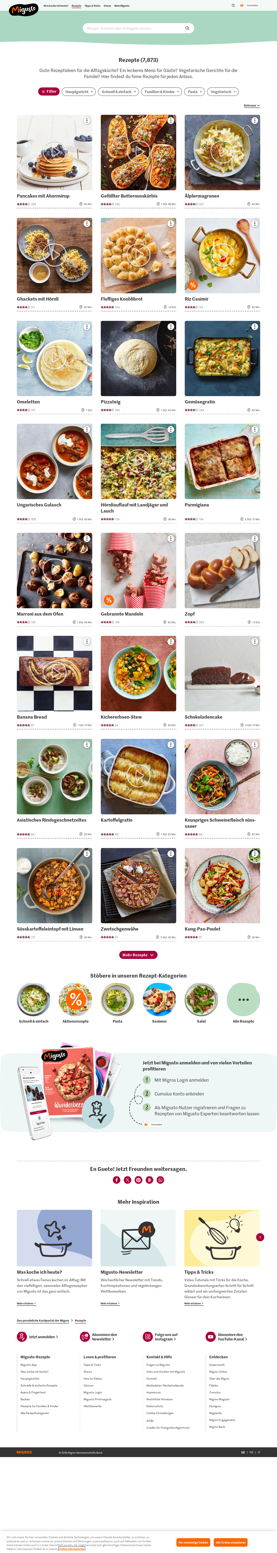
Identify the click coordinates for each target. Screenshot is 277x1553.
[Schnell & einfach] (33, 1003)
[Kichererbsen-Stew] (138, 684)
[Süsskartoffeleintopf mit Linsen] (54, 896)
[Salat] (201, 1003)
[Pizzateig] (138, 369)
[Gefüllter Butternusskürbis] (138, 163)
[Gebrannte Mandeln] (138, 581)
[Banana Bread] (54, 684)
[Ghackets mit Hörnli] (54, 266)
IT (259, 1452)
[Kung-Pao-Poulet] (222, 896)
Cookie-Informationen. (72, 1549)
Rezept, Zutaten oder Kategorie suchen (138, 28)
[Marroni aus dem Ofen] (54, 581)
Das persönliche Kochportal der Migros (43, 1320)
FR (251, 1452)
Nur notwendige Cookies (193, 1542)
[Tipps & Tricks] (222, 1258)
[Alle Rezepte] (243, 1003)
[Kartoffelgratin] (138, 790)
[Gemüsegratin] (222, 369)
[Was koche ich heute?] (54, 1258)
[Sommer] (159, 1003)
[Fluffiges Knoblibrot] (138, 266)
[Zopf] (222, 581)
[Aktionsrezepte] (75, 1003)
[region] (138, 1542)
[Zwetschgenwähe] (138, 896)
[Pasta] (117, 1003)
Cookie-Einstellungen (160, 1413)
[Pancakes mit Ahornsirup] (54, 163)
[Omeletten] (54, 369)
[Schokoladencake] (222, 684)
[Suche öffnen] (233, 5)
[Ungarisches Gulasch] (54, 475)
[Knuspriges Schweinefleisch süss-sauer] (222, 790)
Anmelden (252, 5)
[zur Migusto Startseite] (24, 6)
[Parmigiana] (222, 475)
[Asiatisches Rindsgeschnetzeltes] (54, 790)
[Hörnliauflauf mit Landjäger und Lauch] (138, 475)
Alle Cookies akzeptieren (230, 1542)
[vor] (260, 1237)
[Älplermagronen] (222, 163)
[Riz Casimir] (222, 266)
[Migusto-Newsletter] (138, 1258)
